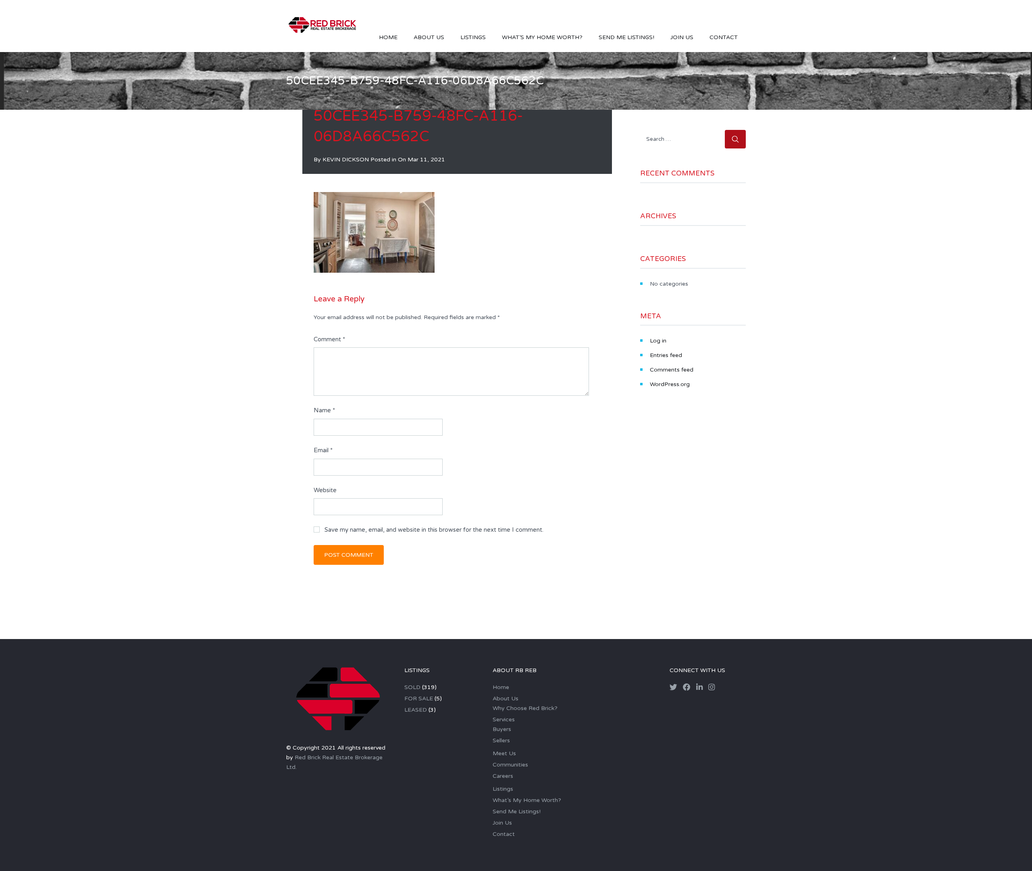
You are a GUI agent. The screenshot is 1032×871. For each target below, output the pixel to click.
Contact (724, 37)
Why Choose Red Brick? (525, 708)
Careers (503, 776)
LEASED (415, 709)
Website (325, 490)
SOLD (412, 687)
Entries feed (666, 355)
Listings (473, 37)
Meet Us (504, 753)
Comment (329, 339)
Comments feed (671, 369)
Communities (510, 764)
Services (504, 719)
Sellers (501, 740)
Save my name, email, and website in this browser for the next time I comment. (434, 529)
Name (324, 410)
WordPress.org (670, 384)
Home (388, 37)
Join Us (681, 37)
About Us (429, 37)
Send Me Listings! (626, 37)
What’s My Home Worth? (542, 37)
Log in (658, 340)
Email (323, 450)
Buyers (502, 729)
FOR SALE (418, 698)
